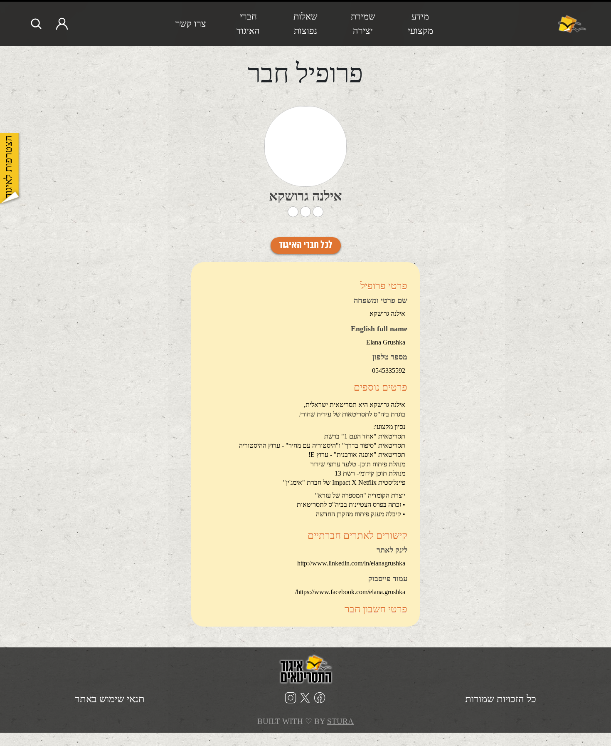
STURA (340, 721)
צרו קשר (190, 23)
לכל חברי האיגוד (306, 245)
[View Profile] (305, 146)
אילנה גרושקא (305, 195)
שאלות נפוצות (305, 23)
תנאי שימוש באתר (110, 699)
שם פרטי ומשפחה (380, 301)
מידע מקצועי (420, 23)
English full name (379, 329)
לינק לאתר (392, 550)
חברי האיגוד (248, 23)
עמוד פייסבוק (387, 579)
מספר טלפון (389, 357)
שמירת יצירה (363, 23)
